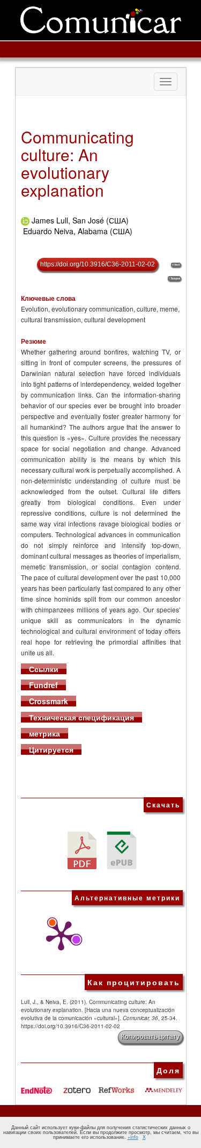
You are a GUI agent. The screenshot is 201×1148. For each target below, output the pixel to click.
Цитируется (51, 749)
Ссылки (43, 668)
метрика (44, 733)
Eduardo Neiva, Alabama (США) (77, 231)
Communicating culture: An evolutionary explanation (77, 163)
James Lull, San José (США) (80, 220)
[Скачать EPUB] (121, 848)
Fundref (43, 685)
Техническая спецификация (81, 717)
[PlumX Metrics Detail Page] (58, 936)
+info (133, 1136)
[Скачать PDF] (82, 848)
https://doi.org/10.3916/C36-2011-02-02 (97, 264)
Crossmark (48, 701)
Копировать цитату (150, 1037)
